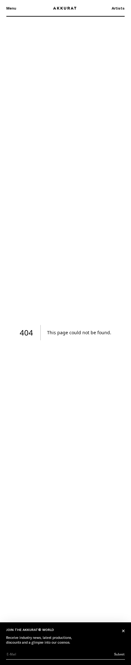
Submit (119, 654)
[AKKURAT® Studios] (65, 8)
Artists (118, 8)
